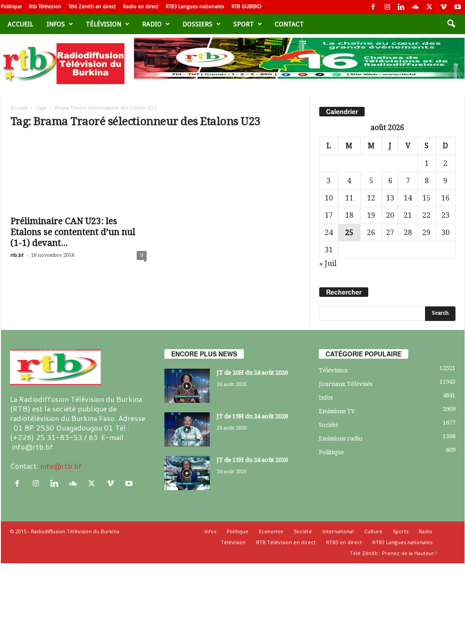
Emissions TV (337, 411)
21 (408, 215)
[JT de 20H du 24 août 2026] (187, 386)
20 (390, 215)
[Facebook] (373, 7)
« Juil (327, 263)
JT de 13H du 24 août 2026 (252, 459)
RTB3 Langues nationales (195, 7)
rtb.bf (17, 254)
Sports (400, 531)
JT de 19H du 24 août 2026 (252, 416)
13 (390, 198)
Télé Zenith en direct (92, 7)
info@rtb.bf (61, 466)
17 (329, 215)
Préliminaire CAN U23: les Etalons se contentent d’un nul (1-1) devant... (72, 232)
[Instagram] (387, 7)
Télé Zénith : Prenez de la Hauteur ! (393, 553)
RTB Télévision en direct (286, 542)
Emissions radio (340, 438)
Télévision (103, 24)
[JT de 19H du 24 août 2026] (187, 429)
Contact (289, 24)
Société (328, 424)
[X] (429, 7)
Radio (152, 24)
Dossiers (198, 24)
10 (329, 198)
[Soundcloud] (415, 7)
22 (426, 215)
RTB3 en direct (344, 542)
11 (349, 198)
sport (243, 24)
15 (426, 198)
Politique (11, 7)
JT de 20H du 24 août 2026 (252, 372)
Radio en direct (140, 7)
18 (349, 215)
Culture (373, 531)
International (338, 531)
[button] (451, 24)
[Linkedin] (401, 7)
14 (408, 198)
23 (445, 215)
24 (329, 232)
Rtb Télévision (45, 7)
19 (371, 215)
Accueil (20, 24)
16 (445, 198)
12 (371, 198)
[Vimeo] (443, 7)
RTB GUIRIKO (247, 7)
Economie (271, 531)
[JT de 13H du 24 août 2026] (187, 473)
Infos (56, 24)
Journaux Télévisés (345, 384)
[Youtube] (457, 7)
